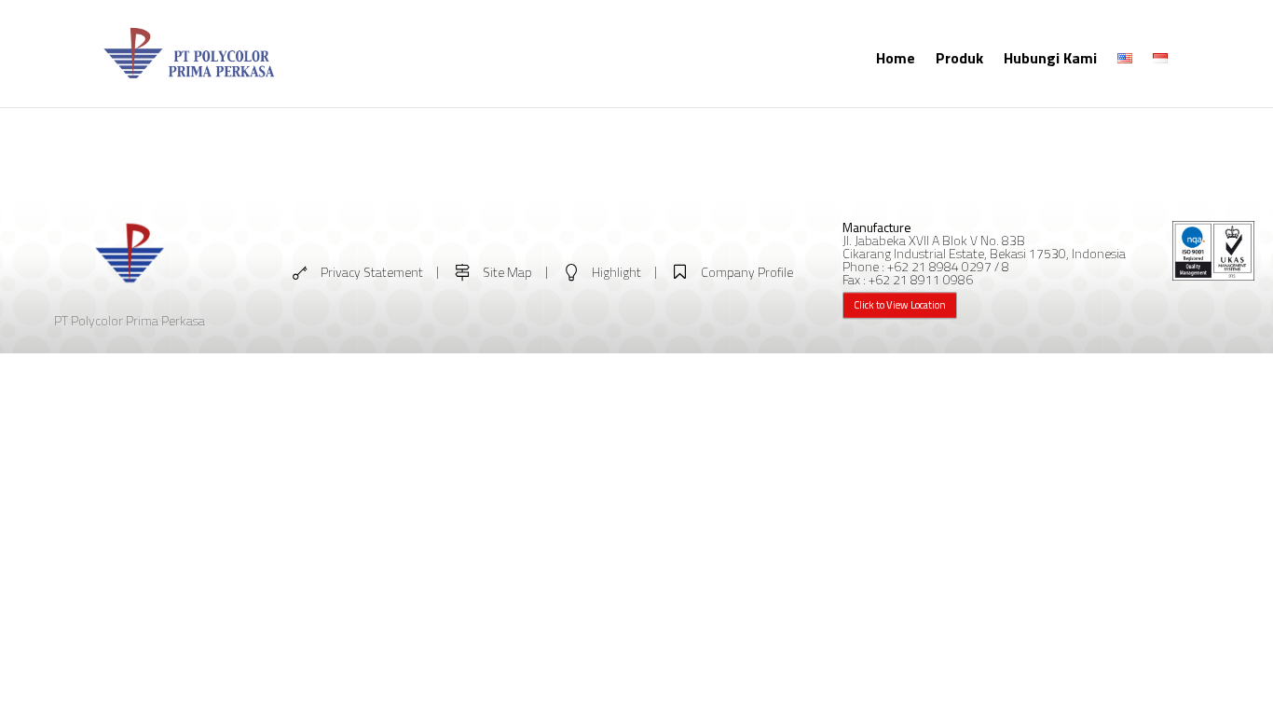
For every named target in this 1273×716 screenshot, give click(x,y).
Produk (959, 58)
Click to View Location (900, 304)
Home (895, 58)
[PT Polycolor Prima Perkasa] (189, 81)
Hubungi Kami (1050, 58)
